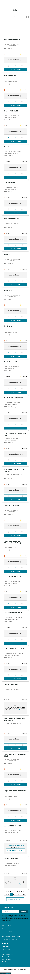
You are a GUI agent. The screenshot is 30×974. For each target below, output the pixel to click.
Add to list (24, 54)
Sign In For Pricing (15, 69)
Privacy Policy (13, 918)
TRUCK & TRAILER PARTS (10, 1)
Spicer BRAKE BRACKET (12, 39)
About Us (4, 929)
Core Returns (5, 962)
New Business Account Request (11, 936)
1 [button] (11, 894)
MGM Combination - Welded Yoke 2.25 (15, 434)
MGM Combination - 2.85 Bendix (14, 648)
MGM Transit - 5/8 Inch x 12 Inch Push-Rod (14, 470)
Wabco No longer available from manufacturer (14, 719)
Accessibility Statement (8, 957)
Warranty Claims (6, 959)
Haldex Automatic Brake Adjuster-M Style (15, 791)
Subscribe (23, 911)
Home (2, 1)
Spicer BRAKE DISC (10, 183)
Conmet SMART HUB (11, 684)
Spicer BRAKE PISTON (11, 218)
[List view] (25, 17)
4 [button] (18, 894)
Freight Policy (6, 946)
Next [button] (24, 894)
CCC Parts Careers (7, 931)
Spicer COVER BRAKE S (11, 111)
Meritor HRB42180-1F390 (12, 826)
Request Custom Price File (9, 939)
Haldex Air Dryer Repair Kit (12, 505)
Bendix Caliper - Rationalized (13, 362)
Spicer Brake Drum (10, 147)
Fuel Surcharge (6, 949)
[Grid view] (27, 17)
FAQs (3, 934)
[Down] (22, 17)
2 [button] (13, 894)
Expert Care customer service (18, 710)
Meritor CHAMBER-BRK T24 (13, 577)
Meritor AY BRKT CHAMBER (13, 613)
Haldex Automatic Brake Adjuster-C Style (15, 755)
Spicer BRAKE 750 (10, 75)
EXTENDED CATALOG (15, 899)
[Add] (22, 66)
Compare (8, 54)
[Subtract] (8, 66)
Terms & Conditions (7, 954)
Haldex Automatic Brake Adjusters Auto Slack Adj (12, 542)
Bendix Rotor (8, 254)
